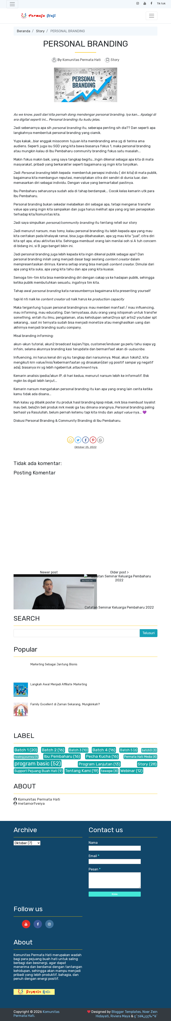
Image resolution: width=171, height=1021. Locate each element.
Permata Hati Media (138, 757)
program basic (32, 763)
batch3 (147, 750)
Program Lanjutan (95, 764)
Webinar (127, 770)
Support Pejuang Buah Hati (35, 771)
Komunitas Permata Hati (39, 799)
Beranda (23, 31)
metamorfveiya (31, 803)
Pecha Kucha (98, 756)
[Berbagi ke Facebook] (85, 440)
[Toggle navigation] (12, 4)
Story (40, 31)
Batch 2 (49, 749)
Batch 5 (126, 750)
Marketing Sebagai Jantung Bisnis (53, 664)
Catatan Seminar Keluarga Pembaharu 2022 (119, 607)
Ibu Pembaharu (58, 756)
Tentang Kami (78, 770)
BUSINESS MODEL (49, 607)
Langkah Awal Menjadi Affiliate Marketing (58, 684)
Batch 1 (21, 749)
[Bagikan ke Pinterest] (93, 440)
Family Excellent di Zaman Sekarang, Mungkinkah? (65, 704)
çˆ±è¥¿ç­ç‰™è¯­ (145, 1016)
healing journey (24, 756)
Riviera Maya (120, 1016)
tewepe (107, 771)
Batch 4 (100, 749)
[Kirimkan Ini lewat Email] (70, 440)
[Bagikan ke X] (78, 440)
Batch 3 (75, 750)
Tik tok (161, 3)
